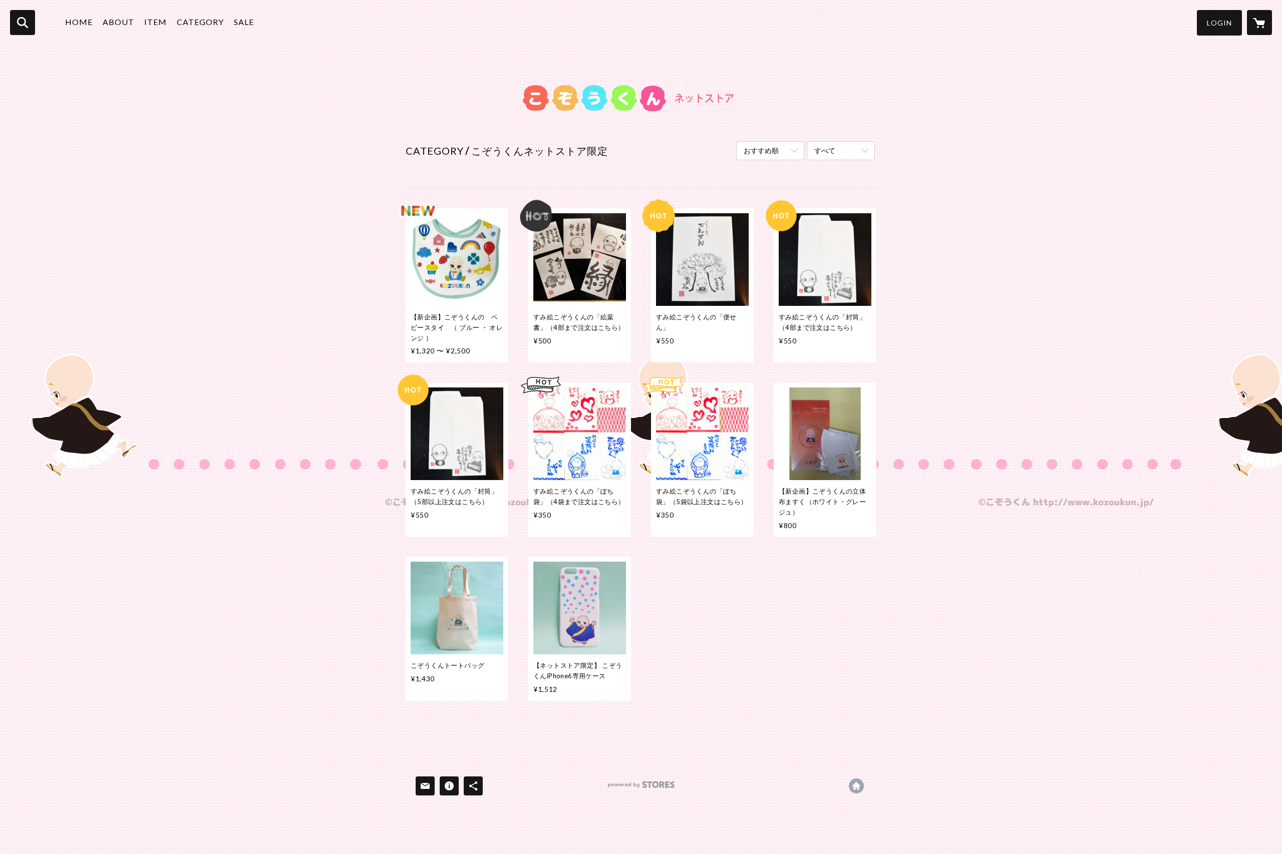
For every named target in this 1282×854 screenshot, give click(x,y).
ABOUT (118, 22)
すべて (824, 150)
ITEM (155, 22)
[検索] (22, 22)
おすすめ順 (761, 150)
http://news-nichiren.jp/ (856, 785)
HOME (79, 22)
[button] (1219, 23)
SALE (244, 22)
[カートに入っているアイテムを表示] (1259, 22)
